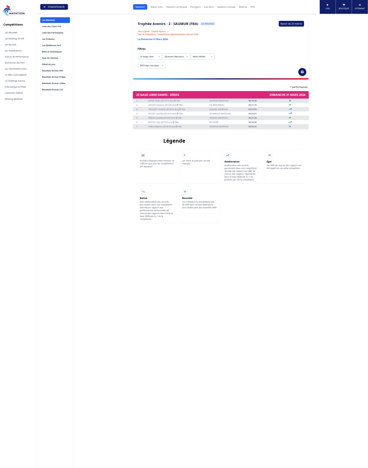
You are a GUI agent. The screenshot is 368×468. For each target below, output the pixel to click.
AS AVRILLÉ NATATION (219, 113)
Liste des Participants (52, 32)
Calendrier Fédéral (14, 93)
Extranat (360, 8)
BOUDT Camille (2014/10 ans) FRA (165, 113)
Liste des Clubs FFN (51, 26)
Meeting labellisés (14, 99)
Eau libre (209, 6)
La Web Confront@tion (16, 74)
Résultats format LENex (53, 83)
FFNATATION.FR (56, 6)
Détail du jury (48, 64)
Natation (140, 6)
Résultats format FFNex (53, 77)
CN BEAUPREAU (216, 105)
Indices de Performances (17, 56)
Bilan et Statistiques (52, 51)
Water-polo (157, 6)
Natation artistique (176, 6)
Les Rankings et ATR (14, 38)
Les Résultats (11, 32)
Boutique (344, 8)
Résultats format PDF (52, 70)
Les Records (10, 44)
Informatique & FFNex (15, 86)
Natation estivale (226, 6)
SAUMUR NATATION (218, 100)
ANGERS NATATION (218, 109)
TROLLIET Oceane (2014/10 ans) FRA (166, 109)
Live (328, 8)
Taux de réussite (50, 58)
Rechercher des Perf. (15, 62)
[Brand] (18, 10)
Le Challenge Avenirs (15, 80)
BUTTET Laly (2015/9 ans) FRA (163, 122)
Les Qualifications (13, 50)
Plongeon (195, 6)
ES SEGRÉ (213, 122)
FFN (253, 6)
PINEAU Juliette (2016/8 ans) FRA (165, 117)
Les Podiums (48, 39)
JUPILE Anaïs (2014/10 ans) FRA (164, 100)
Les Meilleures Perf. (51, 45)
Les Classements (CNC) (16, 68)
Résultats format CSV (52, 89)
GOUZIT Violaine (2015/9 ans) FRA (165, 105)
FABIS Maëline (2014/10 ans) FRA (165, 126)
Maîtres (243, 6)
